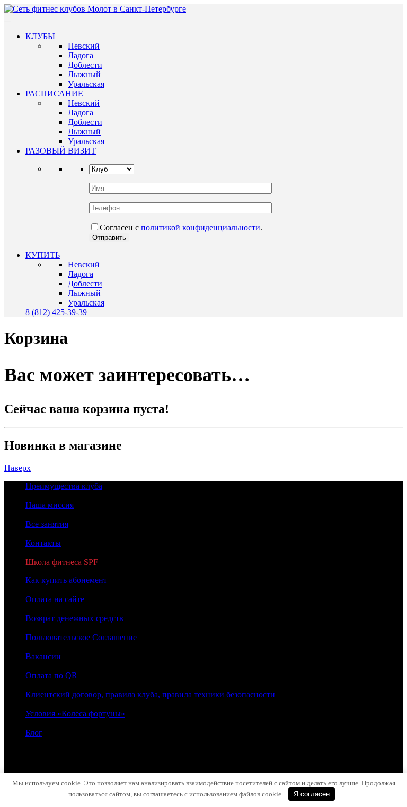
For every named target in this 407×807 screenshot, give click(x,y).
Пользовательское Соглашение (81, 637)
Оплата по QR (51, 675)
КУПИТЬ (42, 254)
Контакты (43, 543)
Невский (84, 45)
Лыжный (84, 74)
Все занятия (46, 523)
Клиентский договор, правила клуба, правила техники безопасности (150, 694)
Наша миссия (49, 504)
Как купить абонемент (66, 580)
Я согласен (312, 794)
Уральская (86, 83)
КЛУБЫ (40, 36)
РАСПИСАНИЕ (54, 93)
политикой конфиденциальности (200, 227)
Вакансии (43, 656)
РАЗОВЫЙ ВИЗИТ (60, 150)
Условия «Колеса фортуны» (75, 713)
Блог (33, 732)
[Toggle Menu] (7, 21)
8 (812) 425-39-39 (56, 312)
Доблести (85, 64)
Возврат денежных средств (74, 618)
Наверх (17, 467)
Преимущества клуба (63, 485)
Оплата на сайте (54, 599)
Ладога (80, 55)
